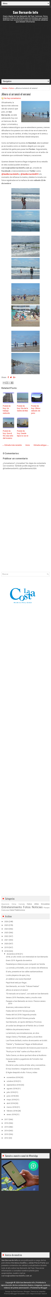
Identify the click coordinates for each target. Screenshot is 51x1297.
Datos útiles (33, 904)
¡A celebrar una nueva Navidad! (18, 979)
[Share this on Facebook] (8, 377)
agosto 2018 (12, 1089)
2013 (6, 1134)
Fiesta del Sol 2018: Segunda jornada (21, 1015)
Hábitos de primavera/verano (18, 1029)
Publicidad (5, 910)
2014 (6, 1131)
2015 (6, 1127)
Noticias (37, 907)
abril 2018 (11, 1103)
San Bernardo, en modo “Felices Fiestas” (22, 986)
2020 (6, 944)
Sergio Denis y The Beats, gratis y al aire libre (24, 1037)
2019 (6, 947)
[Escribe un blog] (6, 382)
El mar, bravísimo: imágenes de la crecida (23, 1069)
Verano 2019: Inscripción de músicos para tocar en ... (27, 1048)
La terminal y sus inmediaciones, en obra (22, 1033)
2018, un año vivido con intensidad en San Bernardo (27, 957)
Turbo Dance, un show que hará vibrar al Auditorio (26, 1055)
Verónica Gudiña (18, 1263)
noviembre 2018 (13, 1077)
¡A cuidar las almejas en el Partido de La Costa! (25, 1026)
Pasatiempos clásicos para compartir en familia (25, 964)
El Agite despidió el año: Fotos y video (21, 1072)
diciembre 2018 (13, 954)
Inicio (28, 445)
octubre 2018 (12, 1081)
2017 (6, 1119)
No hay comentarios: (12, 98)
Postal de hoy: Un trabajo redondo (6, 409)
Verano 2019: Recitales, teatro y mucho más (24, 997)
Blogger (44, 1288)
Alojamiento (5, 904)
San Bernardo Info (25, 12)
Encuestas (45, 904)
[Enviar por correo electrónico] (4, 382)
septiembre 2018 (13, 1085)
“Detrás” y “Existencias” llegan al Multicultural (24, 1044)
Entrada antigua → (41, 445)
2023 (6, 932)
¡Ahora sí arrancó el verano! (16, 94)
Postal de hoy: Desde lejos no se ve (22, 433)
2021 (6, 940)
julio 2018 (10, 1092)
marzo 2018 (11, 1107)
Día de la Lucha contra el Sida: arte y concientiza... (26, 1065)
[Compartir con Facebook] (12, 382)
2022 (6, 936)
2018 (6, 951)
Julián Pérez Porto (36, 1263)
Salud (12, 910)
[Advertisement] (25, 50)
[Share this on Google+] (14, 377)
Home (4, 88)
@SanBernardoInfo (10, 174)
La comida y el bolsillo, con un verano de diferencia (27, 968)
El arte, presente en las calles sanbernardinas (24, 972)
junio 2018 (11, 1096)
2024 (6, 929)
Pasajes (47, 908)
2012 (6, 1138)
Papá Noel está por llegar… (17, 983)
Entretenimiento (11, 907)
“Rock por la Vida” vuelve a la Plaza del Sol (23, 1051)
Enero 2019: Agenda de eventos (19, 960)
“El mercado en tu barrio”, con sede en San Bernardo (27, 994)
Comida (22, 904)
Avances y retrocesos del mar (18, 1007)
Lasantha (42, 1291)
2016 (6, 1123)
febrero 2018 (12, 1111)
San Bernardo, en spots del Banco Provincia (24, 1022)
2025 (6, 925)
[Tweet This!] (10, 377)
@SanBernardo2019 (29, 174)
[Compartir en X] (9, 382)
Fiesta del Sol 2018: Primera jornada (20, 1018)
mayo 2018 (11, 1100)
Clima (14, 904)
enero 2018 (11, 1114)
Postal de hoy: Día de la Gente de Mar (22, 408)
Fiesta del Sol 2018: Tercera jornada (20, 1011)
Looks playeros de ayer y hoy (18, 975)
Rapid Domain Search (38, 1294)
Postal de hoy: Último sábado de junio (35, 409)
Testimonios (20, 910)
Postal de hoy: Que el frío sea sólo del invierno (8, 434)
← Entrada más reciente (12, 445)
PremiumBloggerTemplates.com (16, 1294)
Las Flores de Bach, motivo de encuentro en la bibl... (27, 1040)
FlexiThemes (18, 1291)
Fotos (11, 88)
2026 (6, 921)
